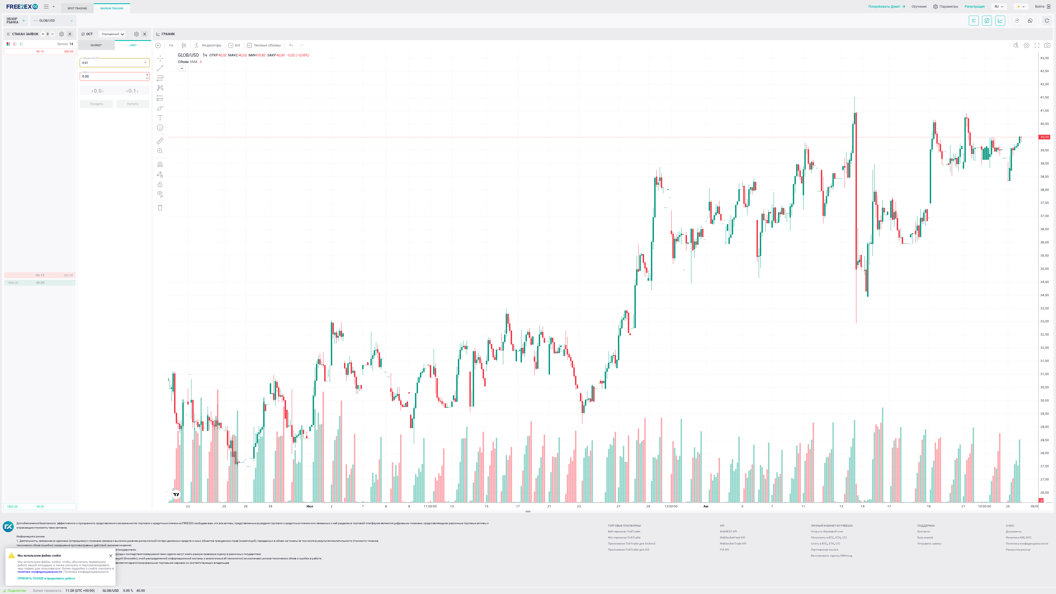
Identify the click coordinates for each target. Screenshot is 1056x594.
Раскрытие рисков (1018, 549)
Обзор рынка (12, 20)
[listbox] (999, 6)
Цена (85, 71)
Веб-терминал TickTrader (624, 531)
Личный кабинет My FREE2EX (832, 525)
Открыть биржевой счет (827, 531)
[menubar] (112, 34)
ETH (838, 537)
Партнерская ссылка (824, 549)
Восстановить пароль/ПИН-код (831, 555)
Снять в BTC (819, 543)
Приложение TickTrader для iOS (628, 549)
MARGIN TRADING (111, 8)
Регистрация (975, 7)
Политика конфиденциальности (1027, 543)
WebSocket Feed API (732, 537)
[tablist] (114, 75)
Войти (1039, 7)
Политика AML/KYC (1019, 537)
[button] (146, 63)
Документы (1014, 531)
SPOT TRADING (77, 8)
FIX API (724, 549)
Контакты (923, 531)
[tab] (96, 45)
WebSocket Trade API (733, 543)
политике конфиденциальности (40, 572)
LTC (844, 537)
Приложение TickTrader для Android (631, 543)
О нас (1010, 525)
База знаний (925, 537)
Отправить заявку (929, 543)
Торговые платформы (624, 525)
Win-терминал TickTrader (624, 537)
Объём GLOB (90, 58)
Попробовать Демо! (884, 7)
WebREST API (728, 531)
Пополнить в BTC (822, 537)
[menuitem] (112, 34)
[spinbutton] (115, 76)
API (722, 525)
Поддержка (926, 525)
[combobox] (115, 62)
